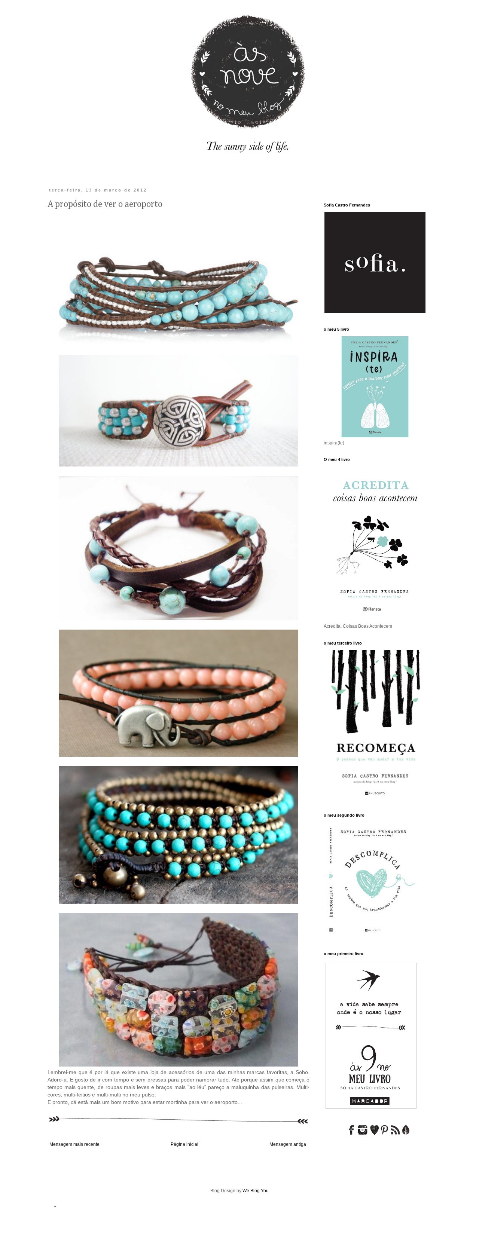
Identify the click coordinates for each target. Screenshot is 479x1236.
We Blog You (255, 1190)
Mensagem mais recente (74, 1144)
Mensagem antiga (287, 1144)
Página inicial (184, 1144)
